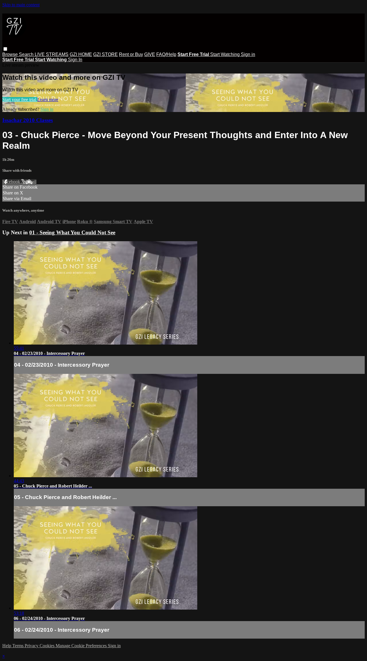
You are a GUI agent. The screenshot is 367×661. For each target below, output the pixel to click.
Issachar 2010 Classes (27, 120)
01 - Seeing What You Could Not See (72, 232)
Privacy (32, 645)
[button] (5, 49)
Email (31, 181)
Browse (10, 54)
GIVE (149, 54)
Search (27, 54)
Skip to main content (21, 4)
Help (7, 645)
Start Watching (225, 54)
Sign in (248, 54)
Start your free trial (19, 99)
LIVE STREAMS (52, 54)
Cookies (48, 645)
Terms (18, 645)
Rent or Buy (131, 54)
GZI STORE (105, 54)
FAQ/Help (166, 54)
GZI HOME (81, 54)
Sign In (75, 59)
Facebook (11, 181)
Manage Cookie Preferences (82, 645)
